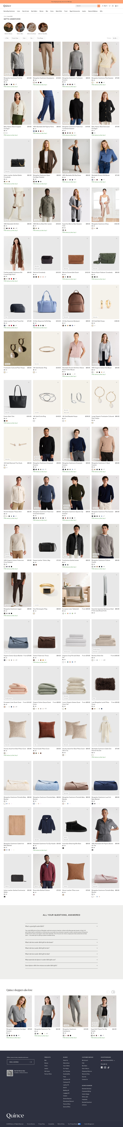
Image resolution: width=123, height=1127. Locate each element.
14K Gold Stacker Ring (40, 367)
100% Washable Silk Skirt (11, 224)
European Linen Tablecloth (70, 609)
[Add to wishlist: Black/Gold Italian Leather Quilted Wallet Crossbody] (29, 141)
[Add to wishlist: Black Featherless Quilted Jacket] (87, 526)
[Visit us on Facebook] (102, 1067)
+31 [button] (16, 706)
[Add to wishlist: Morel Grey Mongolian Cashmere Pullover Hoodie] (116, 526)
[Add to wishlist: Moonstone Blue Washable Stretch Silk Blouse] (116, 141)
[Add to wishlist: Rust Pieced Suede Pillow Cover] (58, 715)
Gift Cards (47, 1071)
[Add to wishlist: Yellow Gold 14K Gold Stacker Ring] (58, 334)
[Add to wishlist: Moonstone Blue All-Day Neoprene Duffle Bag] (58, 287)
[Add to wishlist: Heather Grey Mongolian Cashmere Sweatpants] (86, 998)
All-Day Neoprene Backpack (71, 321)
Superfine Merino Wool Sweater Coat (72, 224)
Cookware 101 (66, 1082)
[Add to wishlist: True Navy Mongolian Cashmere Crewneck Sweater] (87, 429)
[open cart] (112, 6)
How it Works (66, 1065)
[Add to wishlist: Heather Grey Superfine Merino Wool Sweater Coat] (87, 190)
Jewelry (46, 1068)
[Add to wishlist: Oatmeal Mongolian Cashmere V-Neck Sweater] (116, 429)
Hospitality (84, 1099)
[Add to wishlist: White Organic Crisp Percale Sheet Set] (87, 622)
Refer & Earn (66, 1063)
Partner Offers (48, 1074)
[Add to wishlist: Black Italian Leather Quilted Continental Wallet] (29, 856)
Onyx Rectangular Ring (40, 609)
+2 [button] (16, 84)
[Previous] (108, 992)
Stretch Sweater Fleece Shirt (13, 511)
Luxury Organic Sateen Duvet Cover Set (71, 703)
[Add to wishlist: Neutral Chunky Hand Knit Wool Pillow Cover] (29, 715)
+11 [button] (45, 469)
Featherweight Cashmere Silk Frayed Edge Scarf (13, 273)
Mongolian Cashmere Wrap (100, 224)
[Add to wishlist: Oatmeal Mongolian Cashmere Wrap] (116, 190)
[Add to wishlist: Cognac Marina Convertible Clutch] (87, 238)
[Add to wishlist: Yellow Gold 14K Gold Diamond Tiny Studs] (29, 429)
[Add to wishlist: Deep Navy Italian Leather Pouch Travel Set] (29, 287)
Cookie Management (89, 1123)
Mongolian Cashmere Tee (42, 1029)
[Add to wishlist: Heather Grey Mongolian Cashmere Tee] (57, 998)
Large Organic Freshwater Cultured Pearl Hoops (103, 417)
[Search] (98, 6)
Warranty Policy (86, 1074)
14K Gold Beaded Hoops (69, 416)
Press (64, 1076)
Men (45, 1060)
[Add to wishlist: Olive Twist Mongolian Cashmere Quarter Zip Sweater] (87, 478)
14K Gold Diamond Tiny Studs (13, 463)
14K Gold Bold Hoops (98, 321)
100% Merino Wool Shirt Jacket (42, 224)
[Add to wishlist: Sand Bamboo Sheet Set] (116, 622)
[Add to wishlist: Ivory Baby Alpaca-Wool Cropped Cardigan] (29, 93)
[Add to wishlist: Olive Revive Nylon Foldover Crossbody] (116, 238)
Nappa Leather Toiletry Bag (41, 560)
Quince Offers (66, 1106)
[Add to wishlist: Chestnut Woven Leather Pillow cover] (87, 856)
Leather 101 (66, 1085)
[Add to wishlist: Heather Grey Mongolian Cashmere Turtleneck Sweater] (87, 44)
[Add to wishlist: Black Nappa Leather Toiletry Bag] (58, 526)
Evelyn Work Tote (9, 416)
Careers (65, 1095)
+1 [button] (45, 325)
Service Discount (67, 1098)
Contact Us (85, 1079)
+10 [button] (75, 179)
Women (46, 1063)
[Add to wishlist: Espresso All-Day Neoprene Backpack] (87, 287)
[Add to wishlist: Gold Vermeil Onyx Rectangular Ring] (58, 575)
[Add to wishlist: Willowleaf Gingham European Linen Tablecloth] (87, 575)
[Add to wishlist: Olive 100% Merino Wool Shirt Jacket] (58, 190)
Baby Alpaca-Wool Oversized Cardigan (101, 127)
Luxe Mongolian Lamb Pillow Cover (100, 703)
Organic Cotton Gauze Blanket (13, 655)
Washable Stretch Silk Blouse (101, 175)
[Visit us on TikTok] (108, 1067)
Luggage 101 (66, 1093)
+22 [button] (104, 660)
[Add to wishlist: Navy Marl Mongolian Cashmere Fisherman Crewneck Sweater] (58, 478)
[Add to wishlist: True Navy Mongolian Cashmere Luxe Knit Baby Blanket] (116, 763)
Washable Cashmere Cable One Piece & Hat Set (101, 749)
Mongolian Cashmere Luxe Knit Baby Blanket (101, 798)
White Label (85, 1096)
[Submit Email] (30, 1061)
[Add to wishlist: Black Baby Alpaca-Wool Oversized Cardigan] (116, 93)
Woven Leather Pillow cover (70, 890)
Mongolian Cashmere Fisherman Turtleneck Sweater (72, 127)
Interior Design (85, 1094)
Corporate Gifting (86, 1091)
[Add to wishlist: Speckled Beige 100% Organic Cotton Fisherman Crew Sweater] (29, 526)
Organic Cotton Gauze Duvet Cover (42, 703)
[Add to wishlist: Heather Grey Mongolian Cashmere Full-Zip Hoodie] (29, 44)
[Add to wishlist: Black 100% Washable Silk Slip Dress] (87, 141)
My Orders (84, 1065)
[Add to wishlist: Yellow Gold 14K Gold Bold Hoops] (116, 287)
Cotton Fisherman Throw (41, 655)
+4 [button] (16, 325)
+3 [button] (74, 133)
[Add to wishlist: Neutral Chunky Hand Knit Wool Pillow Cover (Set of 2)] (87, 715)
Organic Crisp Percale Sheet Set (71, 656)
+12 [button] (16, 660)
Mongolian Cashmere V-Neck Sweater (101, 464)
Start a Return (85, 1068)
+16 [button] (75, 613)
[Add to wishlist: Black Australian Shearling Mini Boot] (87, 809)
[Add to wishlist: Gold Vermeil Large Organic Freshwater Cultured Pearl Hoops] (116, 382)
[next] (113, 992)
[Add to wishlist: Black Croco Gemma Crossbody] (58, 238)
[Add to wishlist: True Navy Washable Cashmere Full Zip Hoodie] (58, 809)
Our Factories (66, 1071)
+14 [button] (16, 228)
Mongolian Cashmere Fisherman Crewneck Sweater (43, 512)
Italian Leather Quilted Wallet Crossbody (13, 176)
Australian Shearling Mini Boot (71, 843)
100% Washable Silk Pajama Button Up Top (102, 844)
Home (45, 1065)
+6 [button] (74, 518)
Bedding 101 (66, 1090)
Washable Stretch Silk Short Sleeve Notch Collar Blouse (73, 368)
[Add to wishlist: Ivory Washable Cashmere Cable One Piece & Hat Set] (116, 715)
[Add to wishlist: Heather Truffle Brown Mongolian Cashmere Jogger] (29, 575)
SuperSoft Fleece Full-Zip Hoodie (99, 1030)
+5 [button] (16, 278)
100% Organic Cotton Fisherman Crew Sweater (14, 561)
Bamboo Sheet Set (97, 655)
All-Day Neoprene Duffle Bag (42, 321)
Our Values (66, 1068)
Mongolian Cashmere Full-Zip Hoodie (13, 79)
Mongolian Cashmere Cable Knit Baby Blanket (14, 844)
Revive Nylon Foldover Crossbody (102, 272)
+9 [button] (46, 1033)
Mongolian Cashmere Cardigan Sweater (16, 1030)
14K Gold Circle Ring (39, 416)
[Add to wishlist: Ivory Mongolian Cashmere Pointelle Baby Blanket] (29, 763)
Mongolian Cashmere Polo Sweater (102, 78)
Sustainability (66, 1074)
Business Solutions (86, 1088)
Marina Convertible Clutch (70, 272)
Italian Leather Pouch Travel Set (13, 321)
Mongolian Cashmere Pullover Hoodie (101, 561)
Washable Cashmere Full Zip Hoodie (44, 843)
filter (7, 38)
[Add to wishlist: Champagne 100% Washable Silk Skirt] (29, 190)
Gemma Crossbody (39, 272)
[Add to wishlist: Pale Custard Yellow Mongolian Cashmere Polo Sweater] (116, 44)
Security (84, 1076)
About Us (65, 1060)
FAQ (83, 1063)
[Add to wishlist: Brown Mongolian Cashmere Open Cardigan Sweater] (58, 141)
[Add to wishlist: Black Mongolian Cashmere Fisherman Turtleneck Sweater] (87, 93)
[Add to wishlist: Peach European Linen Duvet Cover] (29, 668)
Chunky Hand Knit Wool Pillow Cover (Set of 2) (73, 749)
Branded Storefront (87, 1102)
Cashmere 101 (66, 1079)
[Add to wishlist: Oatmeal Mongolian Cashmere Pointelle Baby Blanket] (87, 763)
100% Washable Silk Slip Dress (71, 175)
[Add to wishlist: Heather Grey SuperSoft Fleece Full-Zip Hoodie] (114, 998)
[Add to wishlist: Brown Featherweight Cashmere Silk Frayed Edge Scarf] (29, 238)
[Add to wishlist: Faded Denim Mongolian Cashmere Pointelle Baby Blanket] (58, 763)
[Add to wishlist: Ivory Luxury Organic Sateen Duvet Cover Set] (87, 668)
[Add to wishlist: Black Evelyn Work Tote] (29, 382)
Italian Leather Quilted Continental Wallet (14, 891)
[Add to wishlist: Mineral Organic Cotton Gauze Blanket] (29, 622)
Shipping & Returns (87, 1071)
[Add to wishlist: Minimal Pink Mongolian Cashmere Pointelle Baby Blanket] (116, 856)
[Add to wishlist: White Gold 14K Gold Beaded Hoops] (87, 382)
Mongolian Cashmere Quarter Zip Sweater (72, 512)
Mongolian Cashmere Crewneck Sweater (43, 464)
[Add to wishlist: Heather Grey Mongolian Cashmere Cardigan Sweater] (29, 998)
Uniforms (84, 1105)
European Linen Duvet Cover (13, 702)
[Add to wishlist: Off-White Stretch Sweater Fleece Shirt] (29, 478)
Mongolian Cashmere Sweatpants (43, 78)
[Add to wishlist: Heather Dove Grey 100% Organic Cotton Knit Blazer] (116, 334)
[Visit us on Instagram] (105, 1067)
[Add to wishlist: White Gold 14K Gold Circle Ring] (58, 382)
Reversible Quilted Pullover (41, 890)
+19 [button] (75, 662)
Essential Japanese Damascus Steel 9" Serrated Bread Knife (103, 609)
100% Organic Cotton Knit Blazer (102, 367)
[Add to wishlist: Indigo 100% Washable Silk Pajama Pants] (58, 93)
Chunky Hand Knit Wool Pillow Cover (15, 748)
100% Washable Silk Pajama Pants (43, 126)
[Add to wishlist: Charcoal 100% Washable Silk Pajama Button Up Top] (116, 809)
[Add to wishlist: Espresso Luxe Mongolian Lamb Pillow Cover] (116, 668)
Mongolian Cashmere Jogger (13, 609)
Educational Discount (68, 1101)
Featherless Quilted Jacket (70, 560)
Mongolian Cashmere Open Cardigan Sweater (41, 176)
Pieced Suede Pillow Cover (41, 748)
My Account (85, 1060)
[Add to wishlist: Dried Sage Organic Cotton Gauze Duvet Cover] (58, 668)
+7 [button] (104, 179)
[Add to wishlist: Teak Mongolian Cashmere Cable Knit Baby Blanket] (29, 809)
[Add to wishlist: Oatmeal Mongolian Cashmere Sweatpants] (58, 44)
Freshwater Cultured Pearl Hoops (14, 367)
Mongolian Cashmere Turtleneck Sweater (72, 79)
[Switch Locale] (116, 6)
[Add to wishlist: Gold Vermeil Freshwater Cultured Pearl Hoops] (29, 334)
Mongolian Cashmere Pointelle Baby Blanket (15, 798)
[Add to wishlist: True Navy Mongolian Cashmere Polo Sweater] (116, 478)
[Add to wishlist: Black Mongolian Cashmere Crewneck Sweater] (58, 429)
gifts (5, 16)
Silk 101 (65, 1087)
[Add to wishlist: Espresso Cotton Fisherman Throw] (58, 622)
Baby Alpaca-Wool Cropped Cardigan (12, 127)
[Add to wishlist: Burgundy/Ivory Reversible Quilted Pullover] (58, 856)
